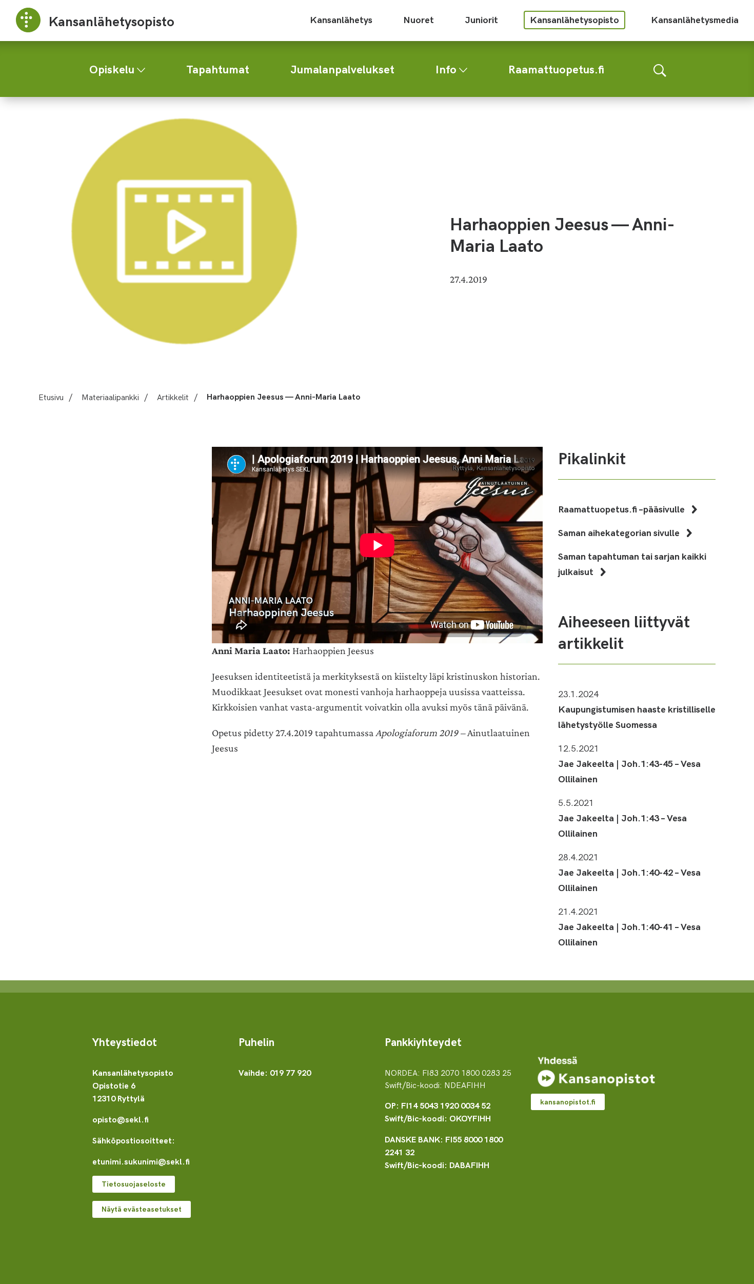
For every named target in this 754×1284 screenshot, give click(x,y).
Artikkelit (173, 396)
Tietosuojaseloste (134, 1184)
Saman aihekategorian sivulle (620, 532)
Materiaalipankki (110, 396)
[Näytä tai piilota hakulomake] (659, 69)
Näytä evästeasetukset (142, 1209)
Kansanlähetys (341, 19)
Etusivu (51, 396)
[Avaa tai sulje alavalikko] (141, 68)
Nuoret (418, 19)
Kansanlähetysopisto (574, 19)
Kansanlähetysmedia (695, 19)
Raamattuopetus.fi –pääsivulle (622, 508)
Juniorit (481, 19)
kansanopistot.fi (568, 1102)
